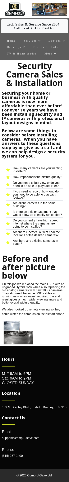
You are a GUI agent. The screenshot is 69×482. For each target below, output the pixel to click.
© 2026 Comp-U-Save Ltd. (34, 475)
